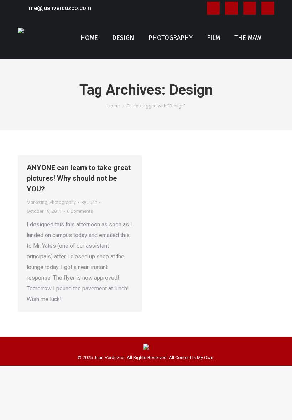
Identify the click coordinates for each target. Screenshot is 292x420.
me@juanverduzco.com (60, 8)
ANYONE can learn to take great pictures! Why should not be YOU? (79, 178)
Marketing (37, 202)
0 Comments (80, 211)
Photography (62, 202)
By (89, 202)
